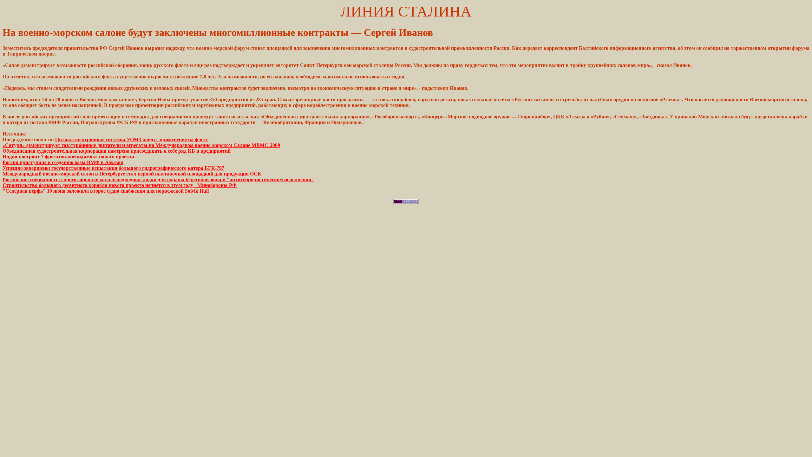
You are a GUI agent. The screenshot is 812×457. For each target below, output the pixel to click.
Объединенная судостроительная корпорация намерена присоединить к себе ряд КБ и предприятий (117, 151)
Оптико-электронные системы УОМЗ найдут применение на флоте (131, 139)
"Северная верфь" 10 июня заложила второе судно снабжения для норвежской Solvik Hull (106, 191)
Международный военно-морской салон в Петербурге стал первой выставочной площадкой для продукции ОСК (132, 173)
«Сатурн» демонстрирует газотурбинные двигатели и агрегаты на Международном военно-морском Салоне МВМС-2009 (141, 145)
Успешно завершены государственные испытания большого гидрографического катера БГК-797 (113, 168)
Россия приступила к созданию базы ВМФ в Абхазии (63, 162)
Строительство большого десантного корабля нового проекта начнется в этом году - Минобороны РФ (120, 185)
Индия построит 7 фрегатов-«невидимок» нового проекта (68, 156)
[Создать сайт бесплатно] (406, 202)
